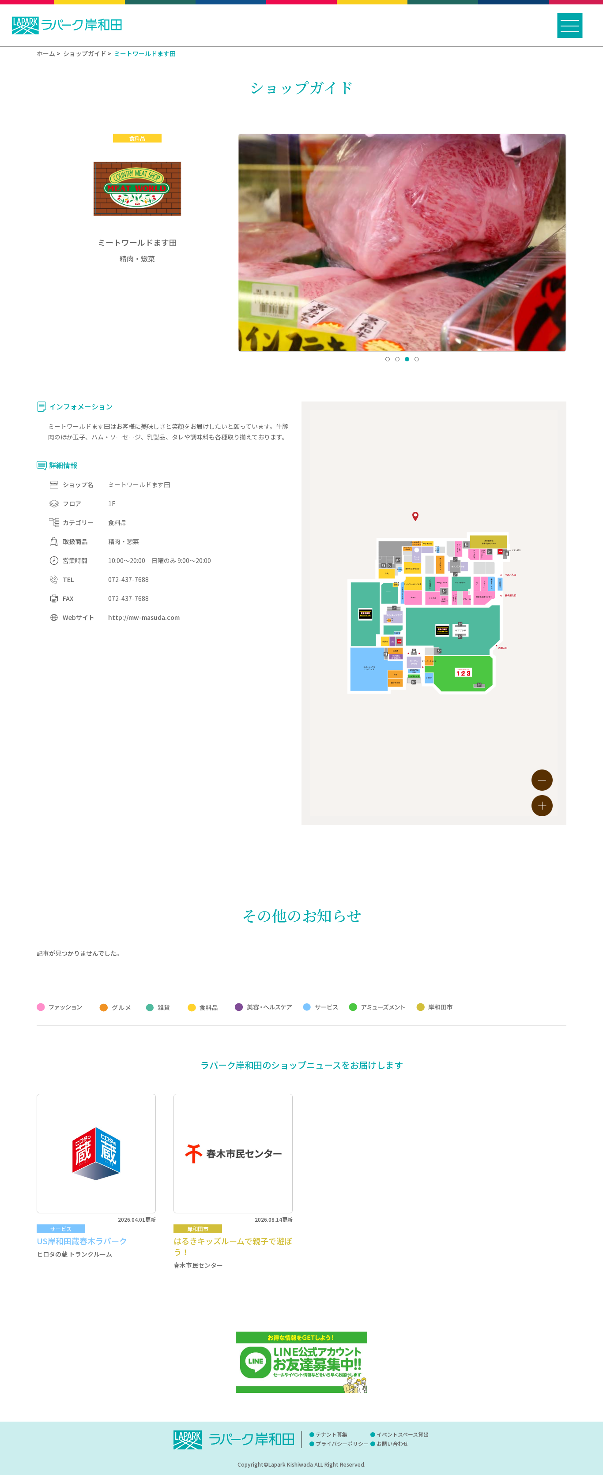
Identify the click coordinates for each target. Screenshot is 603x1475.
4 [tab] (417, 359)
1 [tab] (387, 359)
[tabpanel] (402, 243)
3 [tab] (407, 359)
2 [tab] (397, 359)
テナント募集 (331, 1434)
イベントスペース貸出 (403, 1434)
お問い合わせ (392, 1443)
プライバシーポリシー (342, 1443)
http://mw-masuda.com (144, 617)
